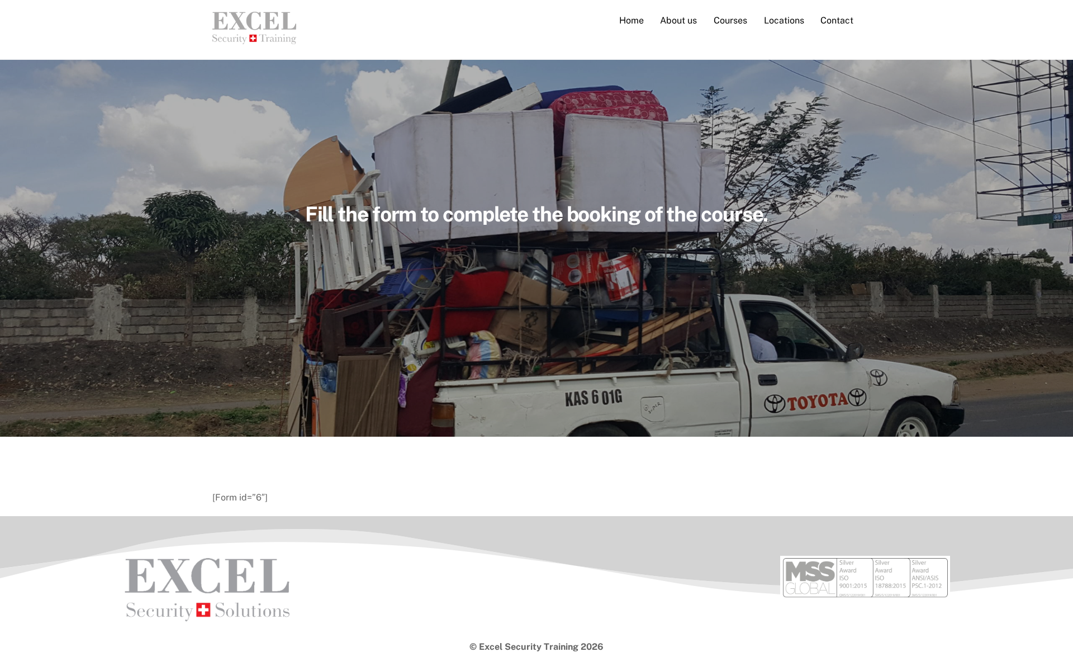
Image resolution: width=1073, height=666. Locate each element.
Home (631, 20)
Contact (836, 20)
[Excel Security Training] (254, 39)
